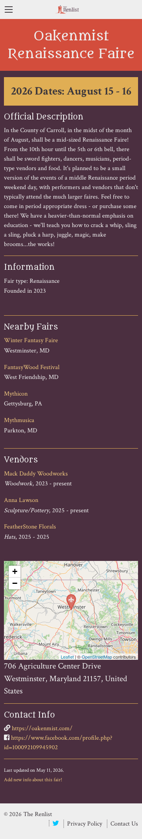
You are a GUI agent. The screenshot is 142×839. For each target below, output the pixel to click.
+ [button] (14, 571)
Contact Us (124, 824)
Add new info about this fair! (33, 780)
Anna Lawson (21, 500)
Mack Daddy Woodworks (36, 474)
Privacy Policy (84, 824)
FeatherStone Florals (30, 527)
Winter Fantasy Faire (31, 340)
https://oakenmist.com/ (42, 728)
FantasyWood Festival (32, 367)
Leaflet (67, 656)
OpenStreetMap (97, 656)
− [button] (14, 583)
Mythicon (16, 394)
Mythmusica (19, 420)
